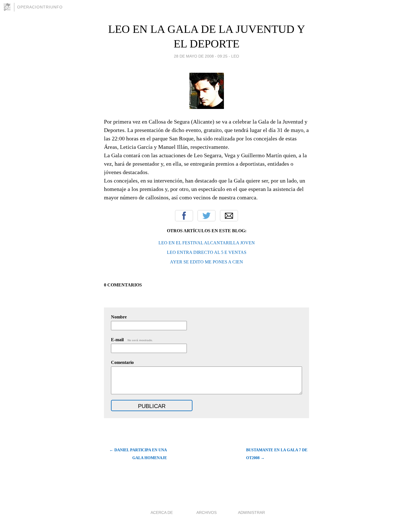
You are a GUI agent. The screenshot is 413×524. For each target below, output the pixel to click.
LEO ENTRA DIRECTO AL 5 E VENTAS (206, 252)
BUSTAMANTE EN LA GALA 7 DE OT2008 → (276, 454)
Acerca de (162, 512)
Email (229, 215)
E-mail (132, 339)
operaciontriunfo (40, 7)
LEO (235, 56)
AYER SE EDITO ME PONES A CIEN (206, 261)
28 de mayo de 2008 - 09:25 (201, 56)
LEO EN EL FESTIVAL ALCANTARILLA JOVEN (206, 242)
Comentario (122, 362)
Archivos (206, 512)
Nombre (119, 317)
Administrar (251, 512)
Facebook (184, 215)
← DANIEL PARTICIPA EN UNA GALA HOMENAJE (138, 454)
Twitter (206, 215)
